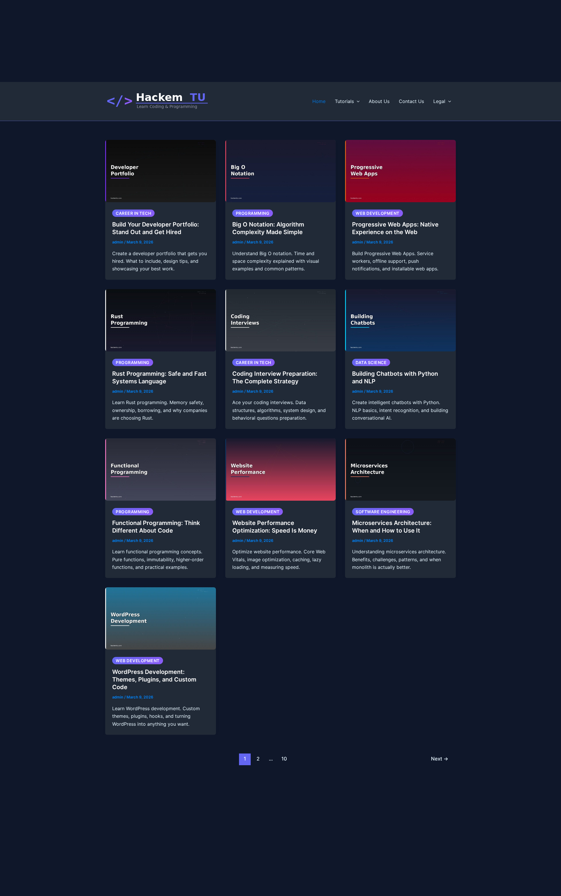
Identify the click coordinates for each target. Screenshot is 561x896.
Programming (253, 213)
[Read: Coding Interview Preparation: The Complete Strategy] (280, 320)
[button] (357, 101)
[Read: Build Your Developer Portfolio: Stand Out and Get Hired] (160, 171)
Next (439, 759)
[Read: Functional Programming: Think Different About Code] (160, 469)
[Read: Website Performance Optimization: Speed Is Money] (280, 469)
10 (284, 759)
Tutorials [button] (344, 101)
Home (318, 101)
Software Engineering (383, 511)
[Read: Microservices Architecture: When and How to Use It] (400, 469)
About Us (379, 101)
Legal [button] (439, 101)
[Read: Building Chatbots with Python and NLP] (400, 320)
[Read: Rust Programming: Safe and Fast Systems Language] (160, 320)
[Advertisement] (175, 41)
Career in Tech (133, 213)
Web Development (377, 213)
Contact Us (411, 101)
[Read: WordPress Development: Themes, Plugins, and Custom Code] (160, 618)
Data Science (371, 362)
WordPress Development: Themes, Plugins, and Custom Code (154, 679)
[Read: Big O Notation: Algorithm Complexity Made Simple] (280, 171)
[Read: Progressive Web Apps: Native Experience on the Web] (400, 171)
